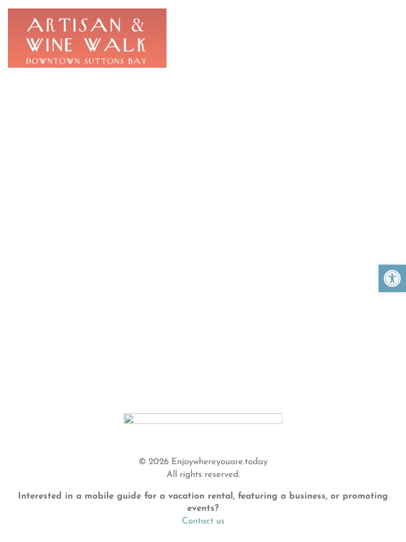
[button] (392, 278)
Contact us (203, 521)
